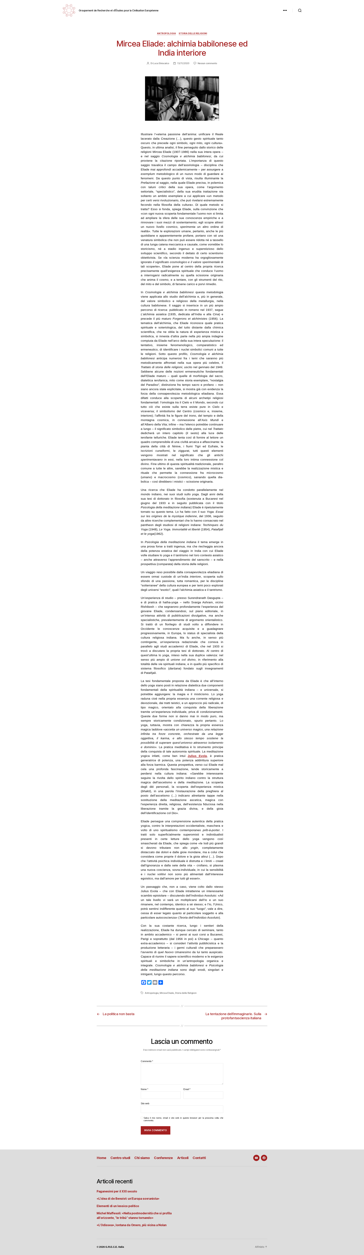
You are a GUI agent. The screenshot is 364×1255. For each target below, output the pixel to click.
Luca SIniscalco (161, 63)
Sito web (145, 1103)
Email (186, 1089)
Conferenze (163, 1158)
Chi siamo (142, 1158)
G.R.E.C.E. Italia (114, 1246)
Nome (144, 1089)
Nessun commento (207, 63)
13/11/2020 (183, 63)
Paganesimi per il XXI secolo (117, 1191)
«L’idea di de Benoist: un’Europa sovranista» (128, 1198)
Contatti (199, 1158)
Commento (147, 1061)
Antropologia (166, 33)
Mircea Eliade (167, 993)
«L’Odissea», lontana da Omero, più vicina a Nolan (132, 1225)
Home (101, 1158)
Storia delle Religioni (193, 33)
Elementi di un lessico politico (118, 1206)
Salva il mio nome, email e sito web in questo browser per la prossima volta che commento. (183, 1119)
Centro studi (120, 1158)
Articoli (183, 1158)
